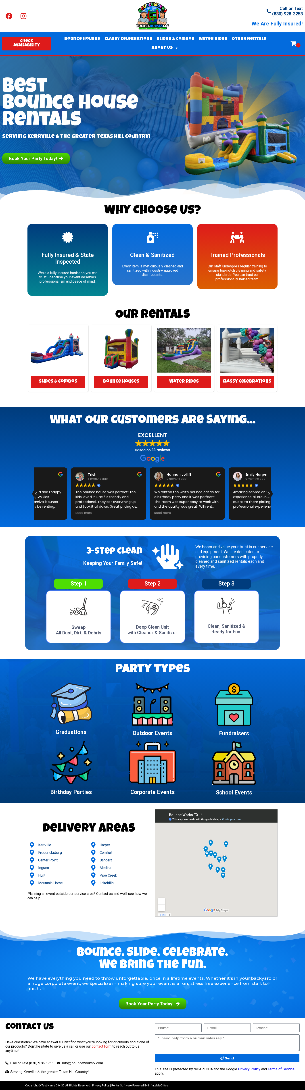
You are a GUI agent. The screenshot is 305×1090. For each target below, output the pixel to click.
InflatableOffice (158, 1085)
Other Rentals (249, 39)
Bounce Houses (82, 39)
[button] (268, 493)
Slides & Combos (175, 39)
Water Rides (213, 39)
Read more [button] (49, 513)
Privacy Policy (249, 1069)
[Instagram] (23, 16)
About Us (162, 48)
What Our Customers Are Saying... (152, 421)
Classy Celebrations (128, 39)
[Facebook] (9, 16)
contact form (101, 1046)
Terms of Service (281, 1069)
